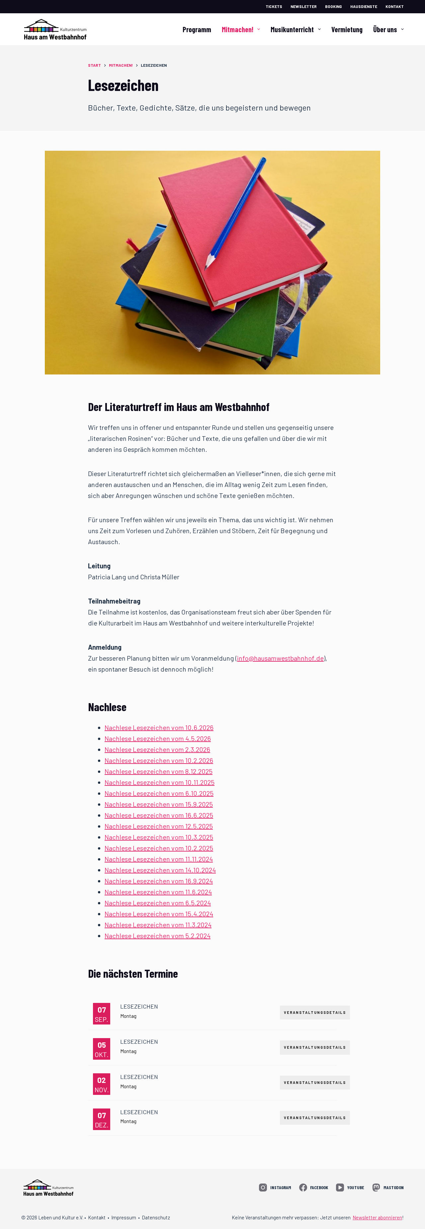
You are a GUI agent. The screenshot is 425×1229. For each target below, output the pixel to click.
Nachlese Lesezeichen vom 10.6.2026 (159, 727)
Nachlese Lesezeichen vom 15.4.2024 (159, 914)
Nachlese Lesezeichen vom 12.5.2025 (159, 826)
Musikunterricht (292, 29)
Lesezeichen (139, 1006)
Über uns (385, 29)
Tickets (274, 6)
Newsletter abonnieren (377, 1217)
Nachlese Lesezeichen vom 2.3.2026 (157, 749)
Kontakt (394, 6)
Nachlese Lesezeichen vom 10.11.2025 (159, 782)
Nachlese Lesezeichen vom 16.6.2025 (159, 815)
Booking (333, 6)
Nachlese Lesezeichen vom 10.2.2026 (159, 760)
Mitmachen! (237, 29)
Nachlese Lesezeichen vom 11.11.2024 (159, 859)
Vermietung (347, 29)
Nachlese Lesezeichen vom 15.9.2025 (159, 804)
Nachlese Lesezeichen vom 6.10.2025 (159, 793)
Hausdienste (363, 6)
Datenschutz (156, 1217)
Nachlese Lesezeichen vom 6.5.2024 (158, 903)
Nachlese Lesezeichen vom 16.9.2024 (159, 881)
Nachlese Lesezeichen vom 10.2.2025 (159, 848)
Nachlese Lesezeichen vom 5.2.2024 (158, 936)
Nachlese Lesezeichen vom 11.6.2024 (158, 892)
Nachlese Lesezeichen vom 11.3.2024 (158, 925)
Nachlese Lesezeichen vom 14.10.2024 (160, 870)
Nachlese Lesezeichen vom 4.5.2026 (158, 738)
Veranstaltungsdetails (315, 1012)
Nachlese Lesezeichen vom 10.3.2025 (159, 837)
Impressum (123, 1217)
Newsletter (304, 6)
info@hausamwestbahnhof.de (280, 658)
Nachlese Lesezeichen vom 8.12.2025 (158, 771)
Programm (197, 29)
